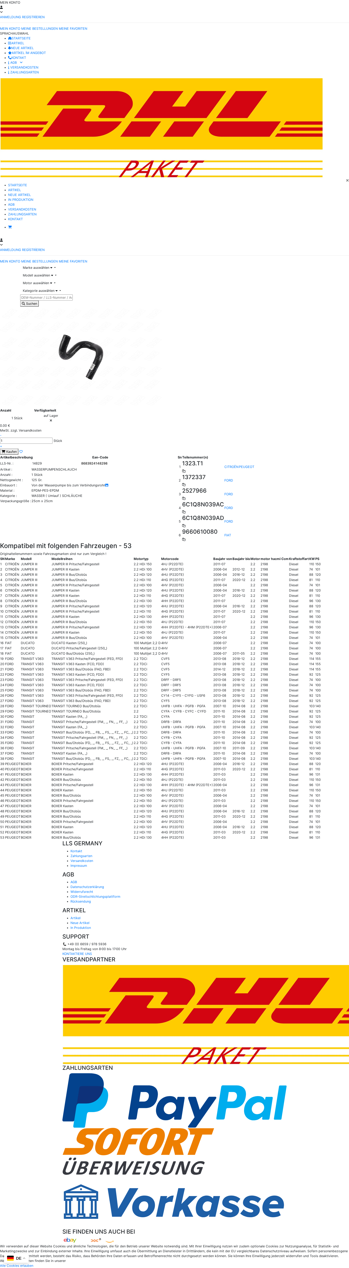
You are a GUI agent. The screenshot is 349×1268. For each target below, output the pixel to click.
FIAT (227, 535)
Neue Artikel (79, 923)
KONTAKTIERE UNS (77, 954)
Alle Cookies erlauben (16, 1266)
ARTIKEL (17, 43)
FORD (228, 480)
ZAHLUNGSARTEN (24, 72)
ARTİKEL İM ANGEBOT (29, 53)
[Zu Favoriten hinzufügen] (21, 452)
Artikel (75, 918)
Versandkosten (81, 861)
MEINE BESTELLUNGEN (39, 28)
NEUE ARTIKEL (22, 48)
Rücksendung (80, 901)
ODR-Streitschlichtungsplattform (95, 896)
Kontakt (76, 851)
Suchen (31, 304)
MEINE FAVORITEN (73, 28)
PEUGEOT (246, 467)
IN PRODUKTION (20, 200)
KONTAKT (18, 58)
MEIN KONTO (10, 28)
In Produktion (80, 928)
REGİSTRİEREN (33, 17)
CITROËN (231, 467)
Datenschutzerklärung (87, 887)
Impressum (78, 866)
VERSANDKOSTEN (23, 67)
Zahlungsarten (81, 856)
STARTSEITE (21, 38)
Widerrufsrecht (81, 892)
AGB (13, 62)
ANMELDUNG (10, 17)
